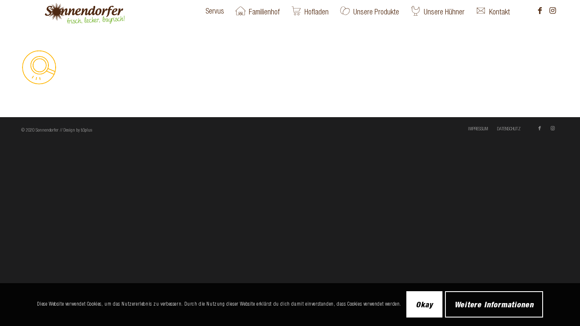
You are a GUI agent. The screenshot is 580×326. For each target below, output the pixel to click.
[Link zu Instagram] (552, 10)
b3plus (86, 129)
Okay (425, 304)
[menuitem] (215, 11)
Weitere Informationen (494, 304)
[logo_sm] (98, 11)
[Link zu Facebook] (539, 10)
